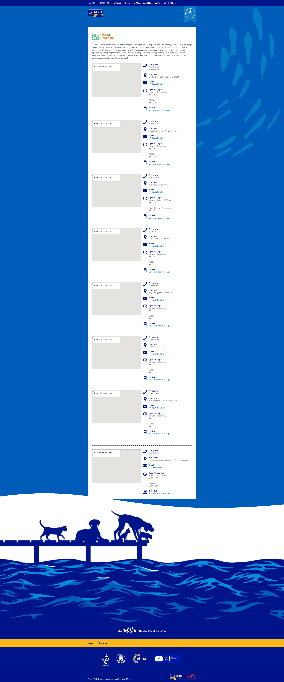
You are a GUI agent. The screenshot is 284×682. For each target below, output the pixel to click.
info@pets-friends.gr (157, 84)
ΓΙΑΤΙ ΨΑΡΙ (105, 3)
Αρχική (90, 643)
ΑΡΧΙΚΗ (92, 3)
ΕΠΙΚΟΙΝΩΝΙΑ (170, 3)
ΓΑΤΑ (127, 3)
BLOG (157, 3)
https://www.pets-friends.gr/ (159, 110)
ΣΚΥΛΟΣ (117, 3)
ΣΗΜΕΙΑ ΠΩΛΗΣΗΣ (142, 3)
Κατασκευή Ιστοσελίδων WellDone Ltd (119, 679)
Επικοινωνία (103, 643)
